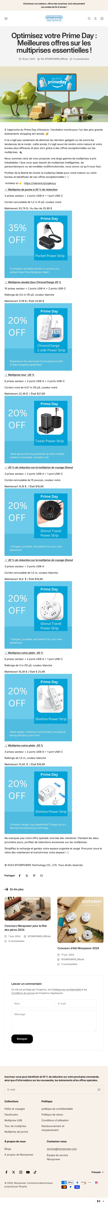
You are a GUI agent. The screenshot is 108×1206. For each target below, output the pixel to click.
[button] (101, 1201)
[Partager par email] (41, 875)
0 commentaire (81, 58)
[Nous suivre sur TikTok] (35, 1172)
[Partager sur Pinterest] (34, 875)
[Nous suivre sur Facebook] (6, 1172)
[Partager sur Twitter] (27, 875)
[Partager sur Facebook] (19, 875)
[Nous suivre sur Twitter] (13, 1172)
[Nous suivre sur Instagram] (21, 1172)
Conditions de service (23, 993)
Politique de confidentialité (67, 989)
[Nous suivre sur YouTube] (28, 1172)
